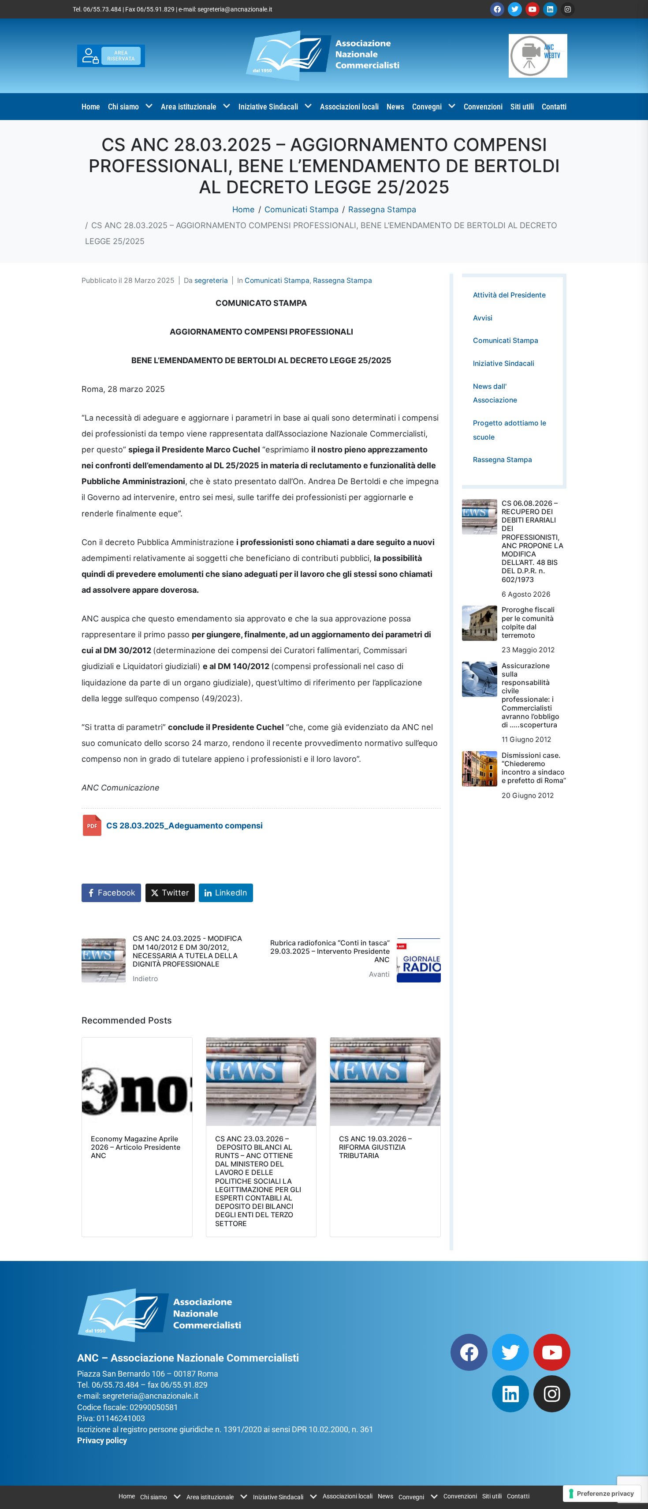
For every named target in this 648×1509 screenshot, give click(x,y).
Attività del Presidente (509, 295)
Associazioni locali (349, 106)
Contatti (554, 106)
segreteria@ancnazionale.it (234, 9)
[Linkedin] (550, 9)
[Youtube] (532, 9)
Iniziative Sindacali (268, 106)
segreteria (211, 280)
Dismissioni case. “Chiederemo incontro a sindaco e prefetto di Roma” (534, 768)
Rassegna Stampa (342, 280)
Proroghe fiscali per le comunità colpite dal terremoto (528, 622)
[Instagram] (568, 9)
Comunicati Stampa (277, 280)
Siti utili (522, 106)
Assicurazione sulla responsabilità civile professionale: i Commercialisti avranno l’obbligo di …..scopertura (530, 695)
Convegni (427, 106)
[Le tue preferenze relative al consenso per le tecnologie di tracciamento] (602, 1493)
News (395, 106)
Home (91, 106)
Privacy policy (102, 1440)
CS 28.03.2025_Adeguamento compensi (184, 825)
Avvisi (482, 318)
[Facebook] (497, 9)
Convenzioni (483, 106)
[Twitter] (515, 9)
